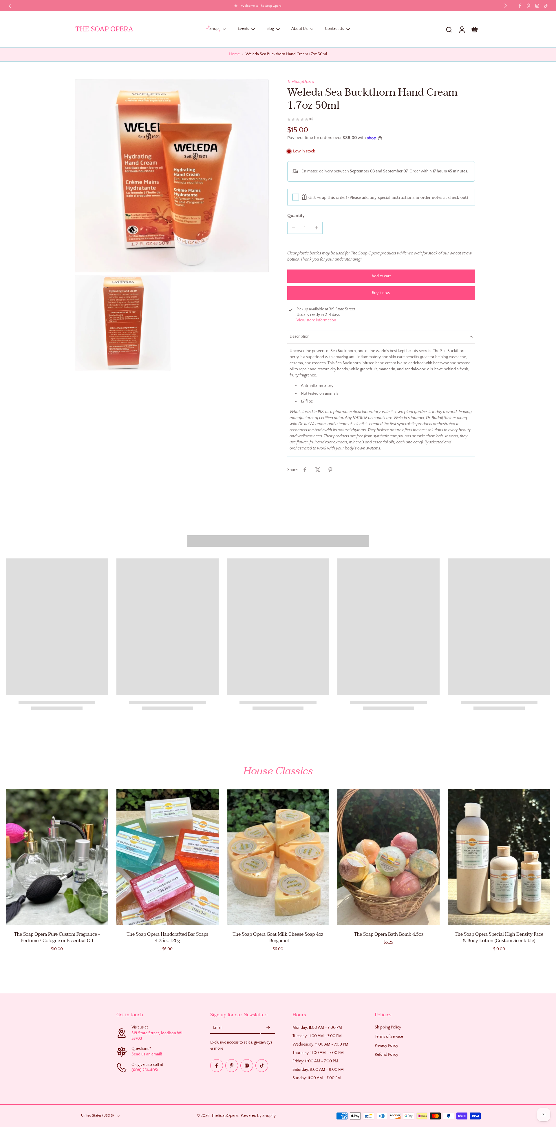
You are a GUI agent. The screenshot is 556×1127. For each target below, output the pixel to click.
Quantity (296, 215)
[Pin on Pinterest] (330, 469)
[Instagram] (537, 5)
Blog (270, 29)
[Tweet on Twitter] (317, 469)
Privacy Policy (386, 1045)
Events (243, 29)
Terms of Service (389, 1036)
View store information (316, 320)
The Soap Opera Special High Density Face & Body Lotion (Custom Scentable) (499, 937)
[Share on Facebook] (305, 469)
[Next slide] (505, 6)
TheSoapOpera (300, 81)
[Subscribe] (268, 1028)
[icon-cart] (474, 29)
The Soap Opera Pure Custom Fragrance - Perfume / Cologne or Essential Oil (57, 937)
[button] (381, 276)
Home (234, 54)
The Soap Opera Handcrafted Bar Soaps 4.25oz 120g (167, 937)
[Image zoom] (172, 175)
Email (217, 1028)
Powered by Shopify (258, 1115)
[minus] (293, 227)
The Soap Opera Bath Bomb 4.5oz (388, 934)
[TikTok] (546, 5)
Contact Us (334, 29)
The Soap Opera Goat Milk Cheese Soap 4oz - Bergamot (278, 937)
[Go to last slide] (10, 6)
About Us (299, 29)
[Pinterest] (528, 5)
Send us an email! (146, 1054)
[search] (448, 29)
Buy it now (381, 293)
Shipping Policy (388, 1027)
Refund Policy (386, 1054)
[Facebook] (519, 5)
